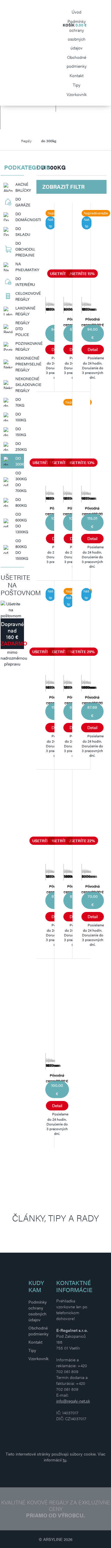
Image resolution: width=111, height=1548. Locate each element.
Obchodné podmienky (77, 61)
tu (64, 1460)
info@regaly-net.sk (73, 1401)
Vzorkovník (77, 94)
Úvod (76, 12)
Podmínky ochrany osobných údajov (76, 34)
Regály (26, 140)
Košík (75, 25)
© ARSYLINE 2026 (56, 1539)
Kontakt (76, 75)
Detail (93, 349)
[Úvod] (11, 141)
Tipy (77, 85)
